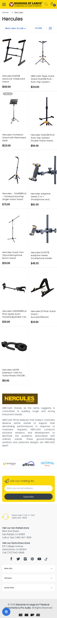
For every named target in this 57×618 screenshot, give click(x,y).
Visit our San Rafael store (15, 527)
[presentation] (3, 464)
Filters (38, 28)
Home (5, 12)
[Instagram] (25, 559)
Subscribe (28, 496)
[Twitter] (18, 559)
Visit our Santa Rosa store (16, 543)
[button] (50, 28)
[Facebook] (11, 559)
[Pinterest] (32, 559)
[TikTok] (46, 560)
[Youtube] (39, 559)
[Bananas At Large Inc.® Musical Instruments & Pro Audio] (26, 4)
